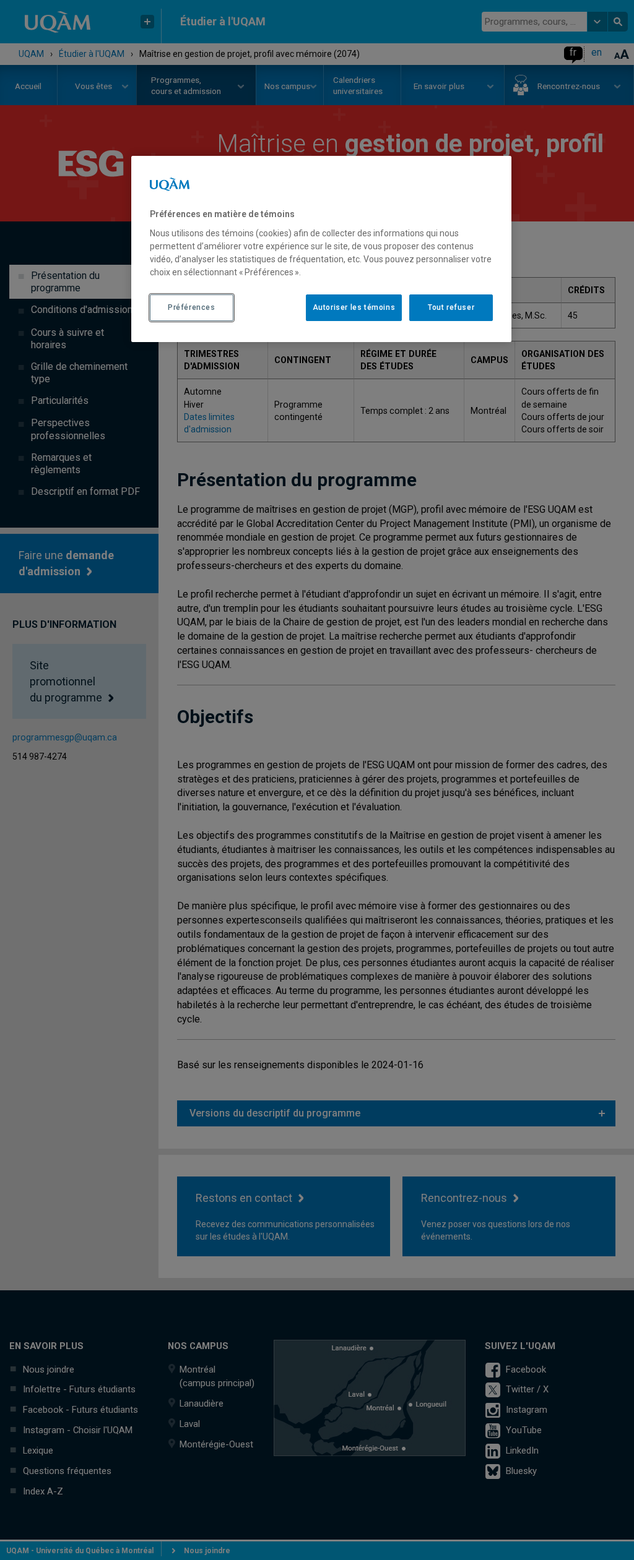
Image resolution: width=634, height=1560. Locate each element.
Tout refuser (451, 307)
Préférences (191, 307)
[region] (321, 248)
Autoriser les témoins (354, 307)
